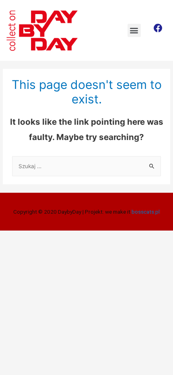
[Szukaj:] (86, 166)
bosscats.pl (145, 211)
